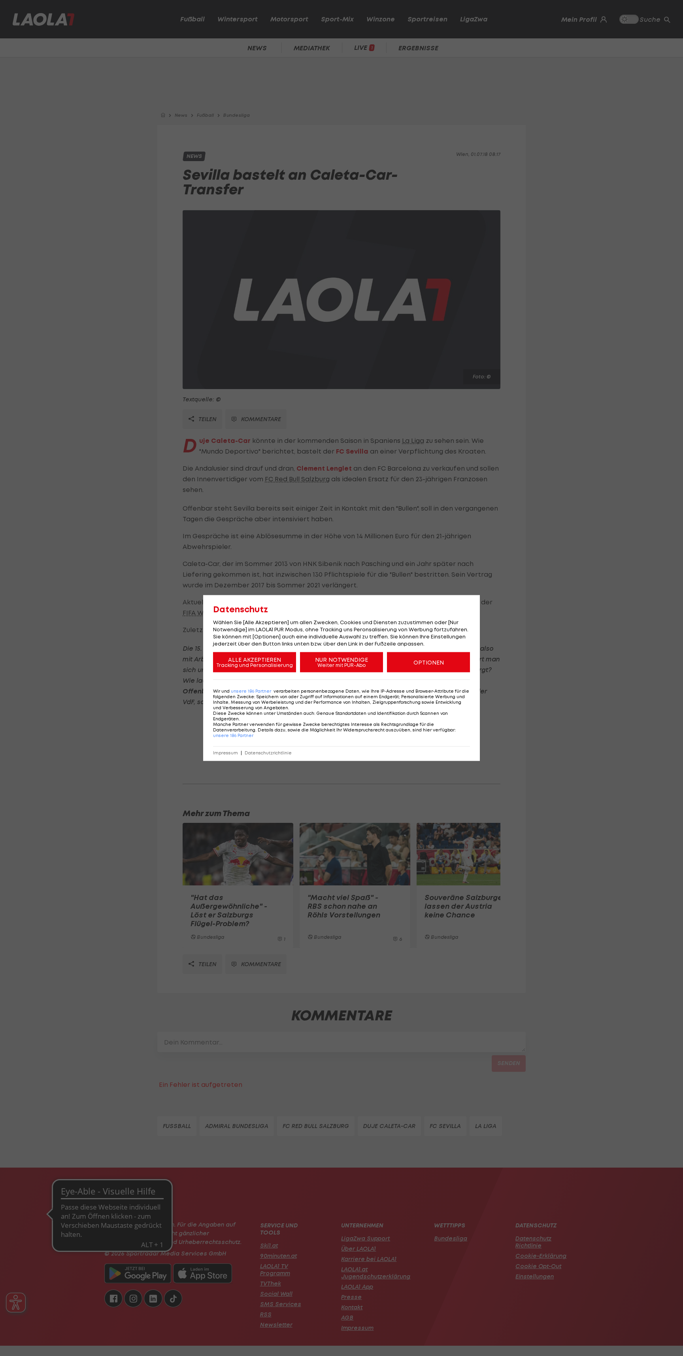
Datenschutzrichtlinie (268, 753)
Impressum (225, 753)
